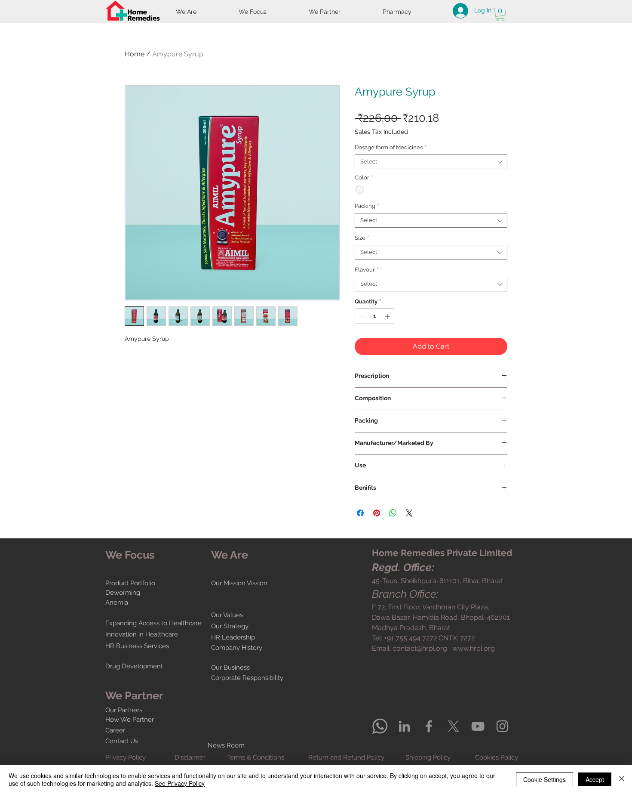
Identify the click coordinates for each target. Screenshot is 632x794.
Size (362, 238)
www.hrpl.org (473, 648)
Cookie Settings (544, 779)
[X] (453, 726)
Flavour (366, 269)
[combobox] (431, 161)
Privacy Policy (125, 757)
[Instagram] (502, 726)
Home (134, 54)
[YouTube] (478, 726)
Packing (367, 206)
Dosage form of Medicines (390, 147)
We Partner (134, 695)
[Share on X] (409, 513)
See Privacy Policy (180, 783)
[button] (500, 14)
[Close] (622, 779)
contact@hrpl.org (420, 648)
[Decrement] (361, 316)
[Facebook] (429, 726)
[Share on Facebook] (360, 513)
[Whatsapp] (380, 726)
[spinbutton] (374, 316)
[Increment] (388, 316)
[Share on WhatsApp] (393, 513)
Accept (595, 779)
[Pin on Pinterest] (376, 513)
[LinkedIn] (404, 726)
